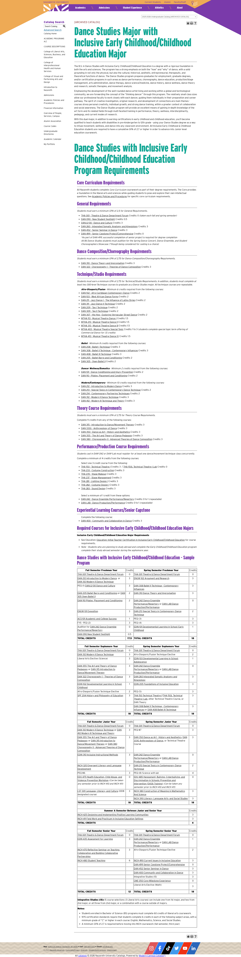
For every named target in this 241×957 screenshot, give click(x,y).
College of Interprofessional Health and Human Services (52, 66)
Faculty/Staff (180, 2)
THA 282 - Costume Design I (95, 485)
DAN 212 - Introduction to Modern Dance (101, 386)
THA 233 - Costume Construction (97, 470)
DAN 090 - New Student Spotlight (98, 219)
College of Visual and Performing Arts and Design (53, 79)
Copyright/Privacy (72, 950)
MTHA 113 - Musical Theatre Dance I (99, 318)
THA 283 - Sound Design (93, 488)
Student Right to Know (97, 950)
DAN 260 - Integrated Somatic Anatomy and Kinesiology (109, 226)
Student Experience (132, 7)
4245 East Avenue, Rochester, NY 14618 (63, 947)
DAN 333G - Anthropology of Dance (99, 428)
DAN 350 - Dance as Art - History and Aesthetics (105, 432)
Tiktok (168, 948)
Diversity (84, 950)
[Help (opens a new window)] (195, 23)
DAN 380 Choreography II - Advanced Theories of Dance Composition (101, 747)
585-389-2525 (89, 947)
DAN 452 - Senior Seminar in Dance (99, 230)
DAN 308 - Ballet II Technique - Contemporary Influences (109, 350)
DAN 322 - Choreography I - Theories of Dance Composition (111, 267)
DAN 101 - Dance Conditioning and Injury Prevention (107, 372)
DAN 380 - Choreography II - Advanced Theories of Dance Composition (116, 439)
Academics (80, 7)
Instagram (151, 948)
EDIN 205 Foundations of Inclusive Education (156, 684)
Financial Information (53, 108)
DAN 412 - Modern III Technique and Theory (102, 401)
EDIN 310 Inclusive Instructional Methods (98, 754)
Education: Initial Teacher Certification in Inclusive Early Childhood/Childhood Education (141, 540)
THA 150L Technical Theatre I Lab (140, 466)
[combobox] (169, 16)
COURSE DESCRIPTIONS (54, 46)
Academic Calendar (52, 139)
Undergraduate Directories (50, 132)
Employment (112, 950)
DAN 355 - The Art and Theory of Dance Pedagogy (106, 435)
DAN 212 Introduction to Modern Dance (97, 578)
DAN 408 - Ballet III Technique (96, 354)
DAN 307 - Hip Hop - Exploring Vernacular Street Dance (109, 314)
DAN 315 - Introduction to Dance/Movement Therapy (107, 424)
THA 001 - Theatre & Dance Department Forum (104, 215)
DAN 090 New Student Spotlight (94, 634)
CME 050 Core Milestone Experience (152, 880)
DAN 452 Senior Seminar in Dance (151, 868)
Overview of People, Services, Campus (53, 114)
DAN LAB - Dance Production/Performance (103, 502)
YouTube (185, 948)
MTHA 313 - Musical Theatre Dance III (99, 325)
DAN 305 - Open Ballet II (93, 361)
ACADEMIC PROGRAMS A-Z (54, 40)
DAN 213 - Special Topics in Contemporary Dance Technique (111, 390)
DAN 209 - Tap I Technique (94, 307)
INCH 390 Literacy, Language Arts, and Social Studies (161, 798)
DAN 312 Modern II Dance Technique (96, 581)
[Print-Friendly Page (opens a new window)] (191, 23)
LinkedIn (193, 948)
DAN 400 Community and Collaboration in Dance (158, 872)
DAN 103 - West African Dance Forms (99, 296)
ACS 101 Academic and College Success (97, 618)
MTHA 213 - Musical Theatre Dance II (99, 322)
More (194, 3)
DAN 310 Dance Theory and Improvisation (155, 593)
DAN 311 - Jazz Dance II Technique (98, 304)
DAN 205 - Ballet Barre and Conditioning (101, 357)
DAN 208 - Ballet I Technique (95, 347)
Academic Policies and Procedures (54, 101)
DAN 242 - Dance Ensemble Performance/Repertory (107, 499)
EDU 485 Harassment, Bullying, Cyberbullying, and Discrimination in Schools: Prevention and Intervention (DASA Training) (159, 780)
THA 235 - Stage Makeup (93, 474)
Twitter (176, 948)
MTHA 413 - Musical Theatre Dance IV (100, 336)
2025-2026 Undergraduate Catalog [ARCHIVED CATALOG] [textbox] (165, 17)
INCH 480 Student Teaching (91, 860)
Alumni (167, 2)
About (180, 7)
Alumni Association (52, 121)
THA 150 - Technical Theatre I (95, 466)
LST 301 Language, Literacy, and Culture (98, 791)
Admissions (104, 7)
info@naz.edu (108, 947)
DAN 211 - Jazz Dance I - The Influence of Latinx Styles (108, 300)
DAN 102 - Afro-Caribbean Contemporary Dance (105, 293)
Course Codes (50, 126)
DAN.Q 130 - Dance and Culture (96, 223)
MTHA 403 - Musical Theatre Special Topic (102, 329)
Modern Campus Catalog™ (152, 955)
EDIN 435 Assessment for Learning (95, 839)
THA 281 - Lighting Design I (94, 481)
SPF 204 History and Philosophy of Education (100, 695)
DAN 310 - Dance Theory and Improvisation (102, 263)
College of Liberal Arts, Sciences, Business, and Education (54, 54)
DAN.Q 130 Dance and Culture (100, 585)
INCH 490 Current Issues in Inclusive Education (157, 860)
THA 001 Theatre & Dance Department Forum (101, 574)
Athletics (159, 7)
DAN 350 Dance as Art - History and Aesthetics (157, 737)
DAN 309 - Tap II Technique (94, 311)
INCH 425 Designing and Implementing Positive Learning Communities (113, 814)
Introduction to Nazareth (50, 88)
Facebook (160, 948)
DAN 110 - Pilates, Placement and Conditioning (104, 375)
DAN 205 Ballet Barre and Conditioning (97, 593)
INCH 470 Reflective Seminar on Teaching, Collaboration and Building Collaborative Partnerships (99, 853)
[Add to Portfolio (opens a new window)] (188, 23)
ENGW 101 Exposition (88, 611)
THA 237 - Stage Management (96, 477)
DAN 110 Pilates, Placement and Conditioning (100, 600)
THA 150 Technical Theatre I (148, 695)
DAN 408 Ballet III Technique (162, 709)
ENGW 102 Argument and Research (151, 578)
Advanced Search (53, 30)
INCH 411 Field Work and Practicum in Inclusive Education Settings (110, 818)
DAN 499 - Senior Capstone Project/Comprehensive (107, 233)
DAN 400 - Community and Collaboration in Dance (106, 520)
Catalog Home (50, 33)
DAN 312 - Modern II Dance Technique (100, 397)
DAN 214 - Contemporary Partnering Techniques (105, 393)
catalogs (82, 955)
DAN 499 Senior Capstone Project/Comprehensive (159, 864)
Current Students (153, 2)
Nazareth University (56, 6)
